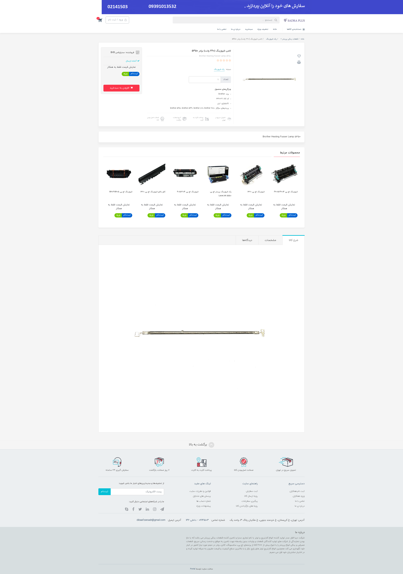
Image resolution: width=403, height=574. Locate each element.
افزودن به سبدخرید (120, 88)
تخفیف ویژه (262, 29)
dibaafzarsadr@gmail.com (151, 520)
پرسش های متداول (202, 496)
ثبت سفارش (252, 491)
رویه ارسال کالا (251, 496)
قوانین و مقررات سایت (200, 491)
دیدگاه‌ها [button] (247, 240)
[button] (102, 20)
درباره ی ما (235, 29)
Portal (192, 569)
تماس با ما (221, 29)
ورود (125, 73)
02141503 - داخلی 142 (197, 520)
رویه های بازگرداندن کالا (247, 506)
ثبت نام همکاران (297, 491)
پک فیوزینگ (219, 69)
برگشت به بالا (198, 444)
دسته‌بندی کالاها (294, 29)
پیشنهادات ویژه (203, 506)
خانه (275, 29)
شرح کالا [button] (293, 240)
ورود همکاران (299, 496)
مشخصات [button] (270, 240)
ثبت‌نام (134, 73)
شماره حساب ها (203, 501)
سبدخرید (249, 29)
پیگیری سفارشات (249, 501)
